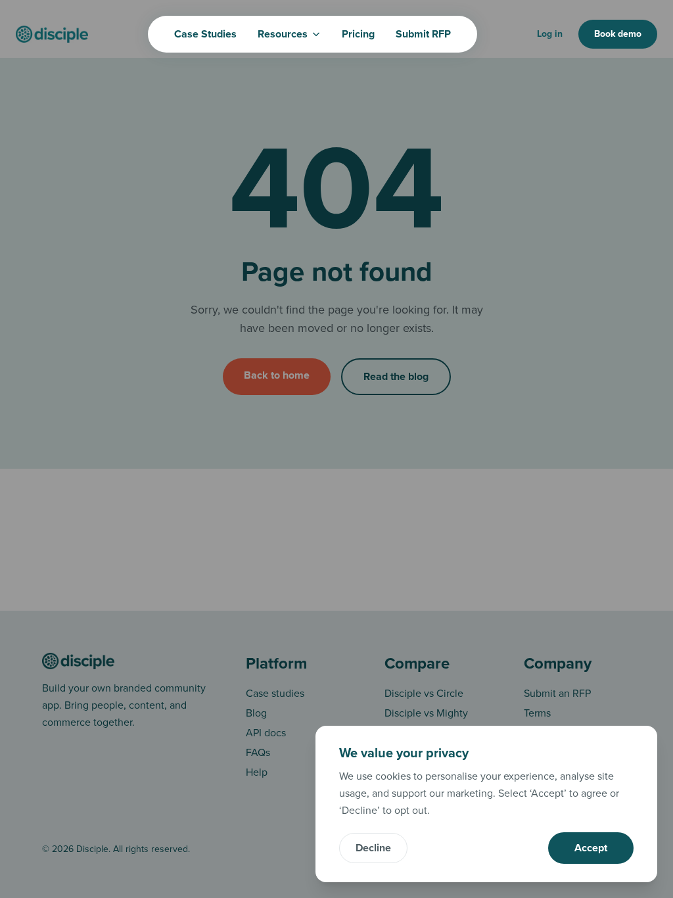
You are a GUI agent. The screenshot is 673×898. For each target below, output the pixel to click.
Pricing (358, 34)
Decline (373, 848)
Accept (590, 848)
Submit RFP (423, 34)
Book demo (617, 33)
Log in (550, 33)
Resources (283, 34)
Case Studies (205, 34)
